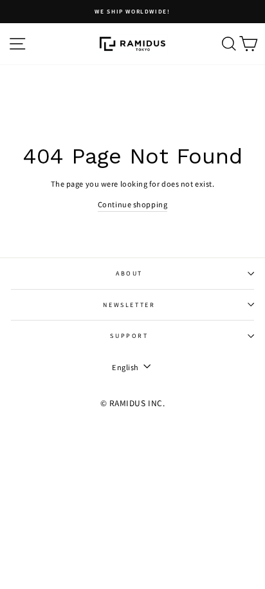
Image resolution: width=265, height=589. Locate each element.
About (129, 273)
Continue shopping (132, 204)
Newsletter (129, 305)
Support (129, 336)
